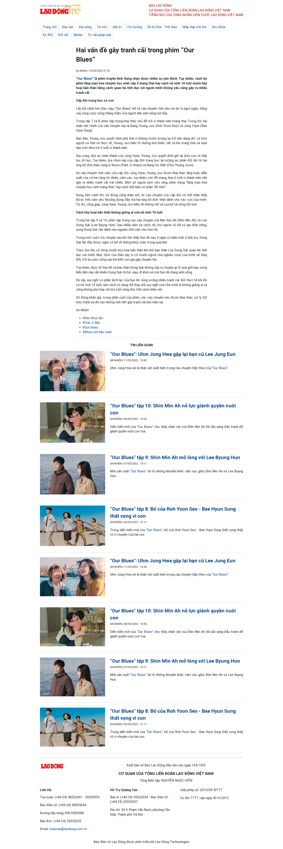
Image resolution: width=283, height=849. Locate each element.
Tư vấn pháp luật (99, 35)
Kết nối (63, 35)
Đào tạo (68, 27)
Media (78, 35)
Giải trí (117, 27)
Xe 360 (48, 35)
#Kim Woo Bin (93, 318)
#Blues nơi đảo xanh (97, 332)
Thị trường (134, 27)
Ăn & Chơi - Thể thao (162, 27)
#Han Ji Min (91, 323)
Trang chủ (50, 27)
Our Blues (84, 78)
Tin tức (102, 27)
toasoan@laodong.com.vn (68, 829)
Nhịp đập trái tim (194, 27)
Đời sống (85, 27)
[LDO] (72, 372)
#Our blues (90, 327)
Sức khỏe (219, 27)
